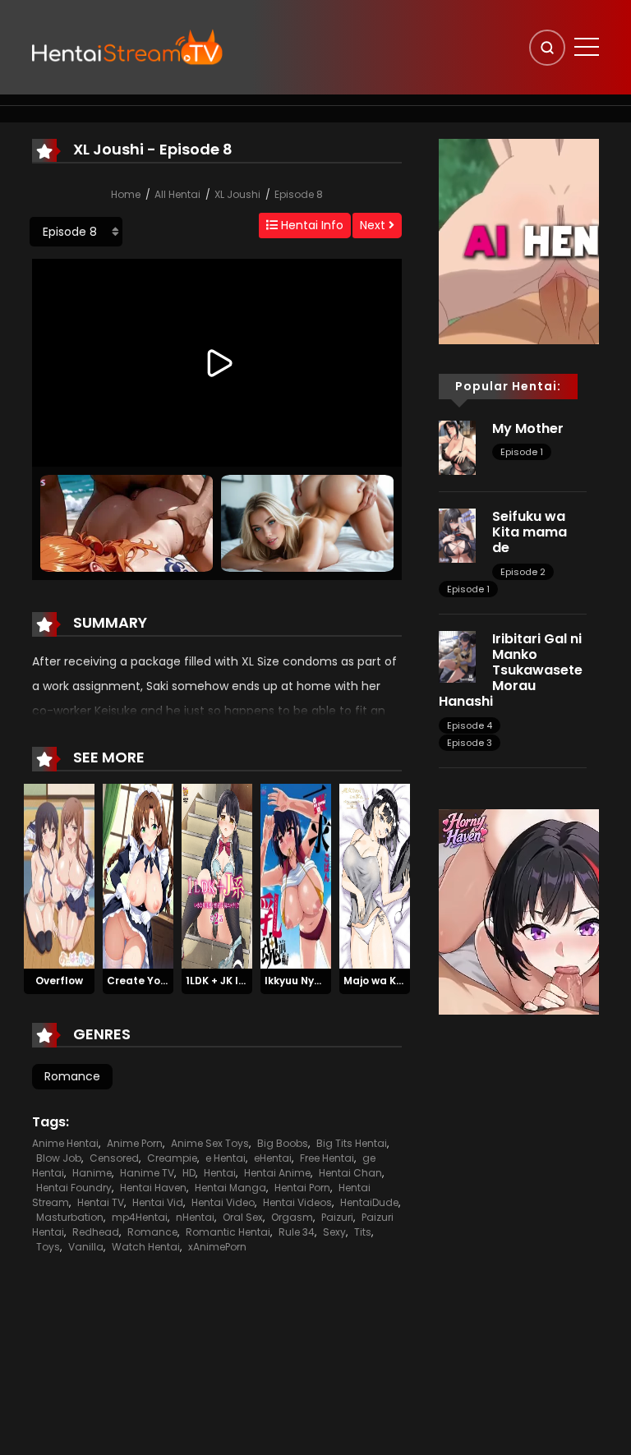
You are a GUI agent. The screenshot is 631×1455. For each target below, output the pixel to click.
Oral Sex (243, 1217)
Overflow (59, 981)
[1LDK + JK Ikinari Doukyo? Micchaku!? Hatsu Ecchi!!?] (217, 876)
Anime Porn (135, 1143)
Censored (114, 1158)
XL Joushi (237, 194)
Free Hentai (327, 1158)
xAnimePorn (217, 1247)
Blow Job (58, 1158)
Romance (72, 1076)
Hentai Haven (153, 1188)
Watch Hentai (146, 1247)
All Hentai (177, 194)
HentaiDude (369, 1202)
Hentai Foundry (74, 1188)
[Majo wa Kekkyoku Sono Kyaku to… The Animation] (374, 876)
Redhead (95, 1232)
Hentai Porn (302, 1188)
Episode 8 (298, 194)
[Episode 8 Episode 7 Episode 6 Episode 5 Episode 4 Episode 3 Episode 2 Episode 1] (76, 231)
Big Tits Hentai (351, 1143)
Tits (362, 1232)
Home (125, 194)
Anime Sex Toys (210, 1143)
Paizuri (337, 1217)
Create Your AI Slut (157, 981)
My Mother (528, 428)
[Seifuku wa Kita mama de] (457, 535)
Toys (48, 1247)
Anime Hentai (65, 1143)
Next (374, 225)
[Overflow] (59, 876)
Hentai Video (223, 1202)
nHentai (195, 1217)
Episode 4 (469, 725)
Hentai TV (100, 1202)
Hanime (92, 1173)
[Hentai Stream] (127, 47)
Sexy (334, 1232)
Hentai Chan (350, 1173)
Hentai (220, 1173)
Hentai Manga (230, 1188)
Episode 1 (521, 451)
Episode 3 (469, 742)
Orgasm (292, 1217)
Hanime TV (147, 1173)
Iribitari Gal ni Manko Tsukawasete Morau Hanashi (511, 670)
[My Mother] (457, 447)
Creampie (172, 1158)
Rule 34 (297, 1232)
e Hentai (225, 1158)
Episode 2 (523, 571)
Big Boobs (282, 1143)
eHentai (273, 1158)
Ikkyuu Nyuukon (305, 981)
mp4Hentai (140, 1217)
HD (189, 1173)
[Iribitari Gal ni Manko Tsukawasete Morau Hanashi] (457, 655)
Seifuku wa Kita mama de (529, 532)
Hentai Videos (297, 1202)
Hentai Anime (277, 1173)
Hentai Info (310, 225)
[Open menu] (586, 47)
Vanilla (86, 1247)
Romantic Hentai (228, 1232)
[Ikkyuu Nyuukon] (295, 876)
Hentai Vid (157, 1202)
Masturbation (70, 1217)
